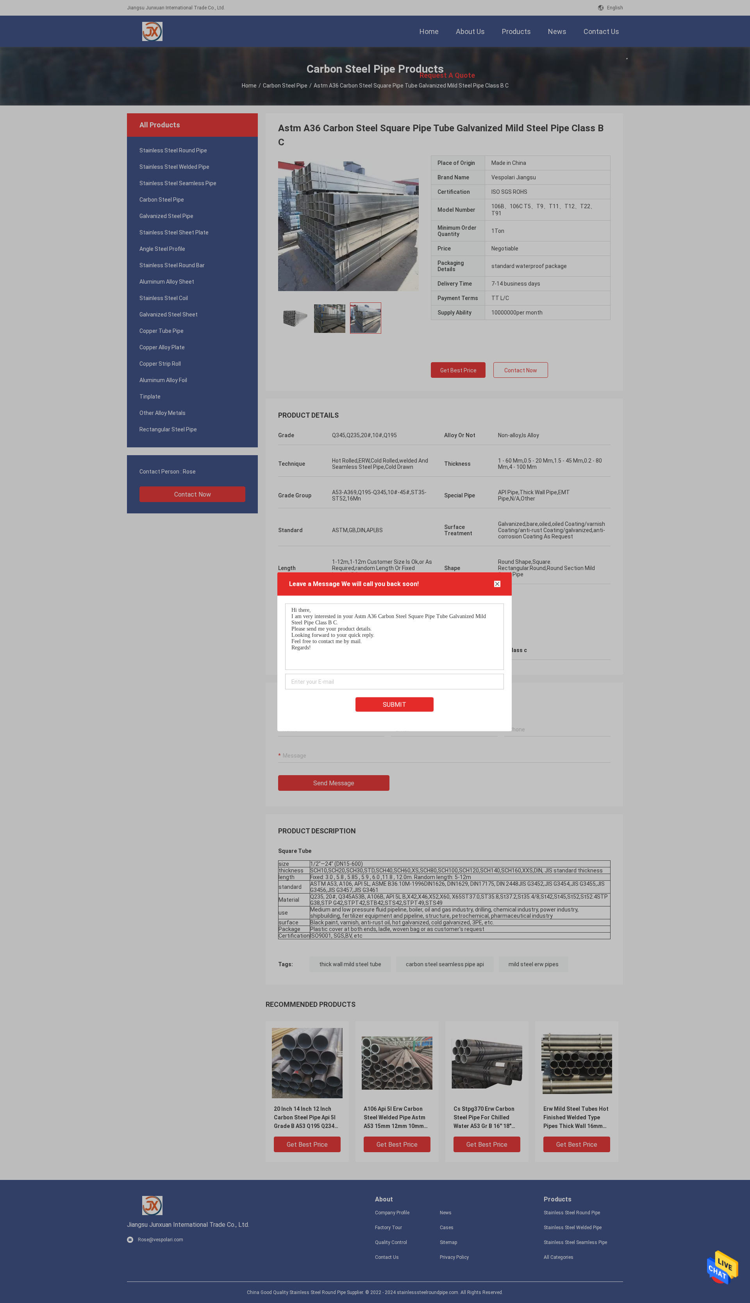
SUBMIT (394, 704)
